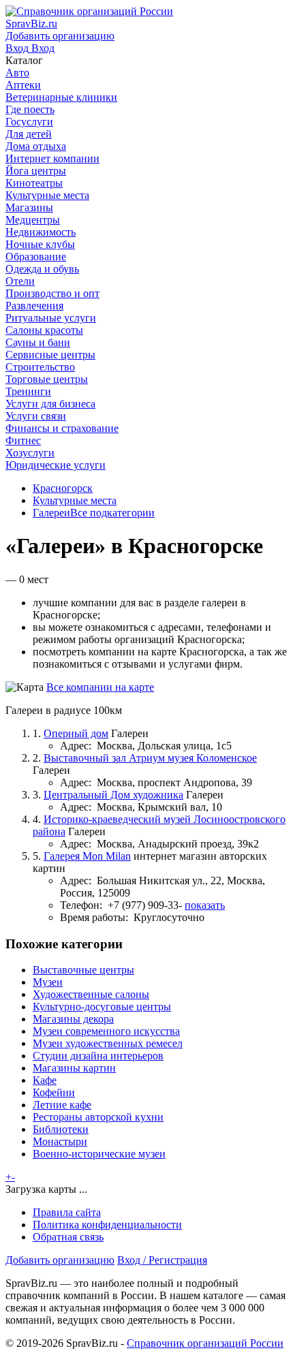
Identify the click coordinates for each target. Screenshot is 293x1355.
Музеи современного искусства (106, 1031)
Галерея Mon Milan (87, 856)
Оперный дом (76, 733)
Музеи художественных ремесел (108, 1043)
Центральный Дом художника (113, 794)
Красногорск (63, 488)
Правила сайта (67, 1212)
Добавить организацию (59, 1260)
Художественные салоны (91, 994)
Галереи (51, 512)
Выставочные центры (83, 970)
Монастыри (60, 1141)
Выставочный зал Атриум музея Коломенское (150, 758)
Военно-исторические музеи (99, 1153)
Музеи (48, 982)
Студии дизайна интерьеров (98, 1055)
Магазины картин (74, 1068)
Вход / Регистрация (162, 1260)
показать (205, 905)
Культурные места (75, 500)
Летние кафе (62, 1104)
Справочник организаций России (205, 1343)
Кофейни (54, 1092)
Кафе (45, 1080)
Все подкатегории (112, 512)
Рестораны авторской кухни (98, 1117)
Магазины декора (73, 1019)
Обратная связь (68, 1237)
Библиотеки (61, 1129)
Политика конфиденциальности (107, 1224)
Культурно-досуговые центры (102, 1006)
